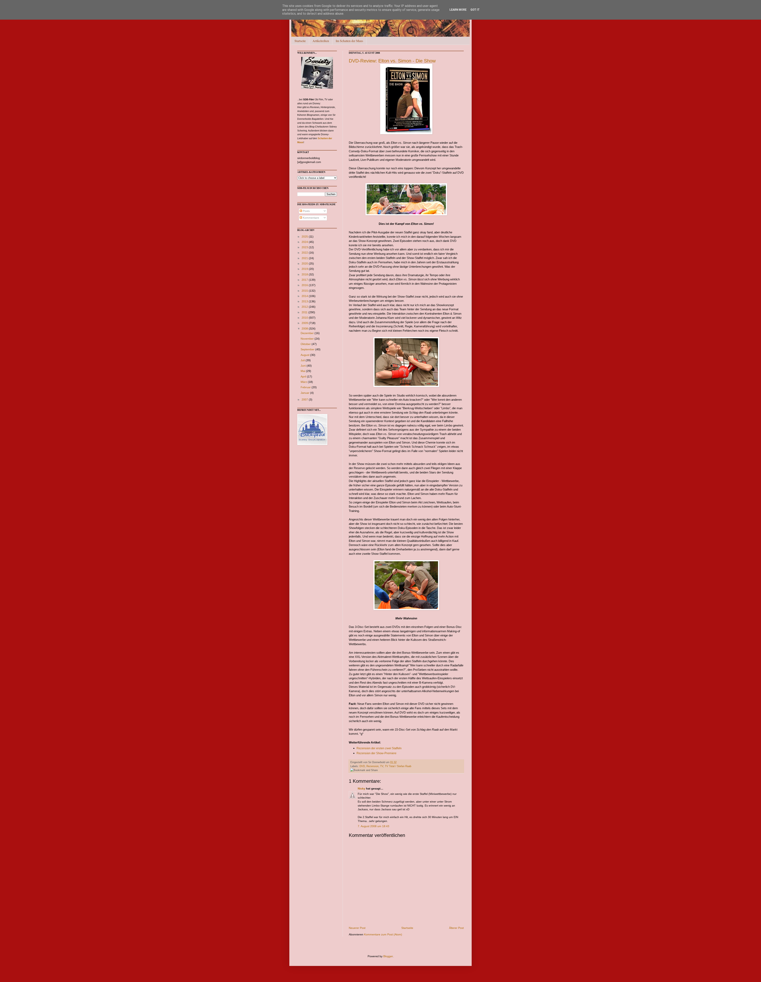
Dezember (308, 333)
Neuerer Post (357, 927)
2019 (305, 268)
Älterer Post (456, 927)
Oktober (306, 344)
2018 (305, 274)
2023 (305, 247)
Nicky (361, 788)
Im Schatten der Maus (349, 41)
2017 (305, 279)
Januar (305, 392)
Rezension (372, 766)
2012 (305, 306)
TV (381, 766)
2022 (305, 252)
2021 (305, 258)
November (308, 338)
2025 (305, 236)
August (305, 354)
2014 (305, 296)
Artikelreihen (321, 41)
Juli (303, 360)
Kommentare (310, 217)
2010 (305, 317)
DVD (362, 766)
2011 (305, 312)
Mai (303, 371)
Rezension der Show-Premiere (376, 753)
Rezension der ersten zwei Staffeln (379, 748)
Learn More (458, 9)
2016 (305, 285)
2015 (305, 290)
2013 (305, 301)
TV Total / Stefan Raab (398, 766)
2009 (305, 323)
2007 (305, 399)
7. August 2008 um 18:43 (373, 826)
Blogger (388, 956)
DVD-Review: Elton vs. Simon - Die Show (392, 60)
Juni (304, 365)
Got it (475, 9)
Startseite (300, 41)
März (304, 381)
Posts (306, 211)
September (308, 349)
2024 (305, 241)
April (304, 376)
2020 (305, 263)
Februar (306, 387)
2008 (305, 328)
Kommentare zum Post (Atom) (383, 934)
